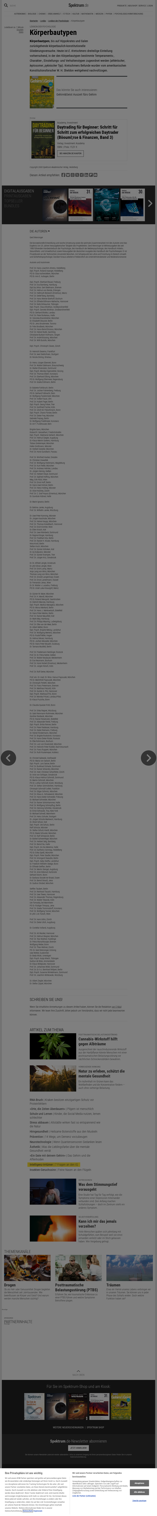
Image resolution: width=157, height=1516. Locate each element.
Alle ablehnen (139, 1492)
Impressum (37, 1511)
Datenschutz (28, 1511)
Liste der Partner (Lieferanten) (84, 1496)
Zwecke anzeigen (139, 1500)
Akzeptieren (139, 1483)
